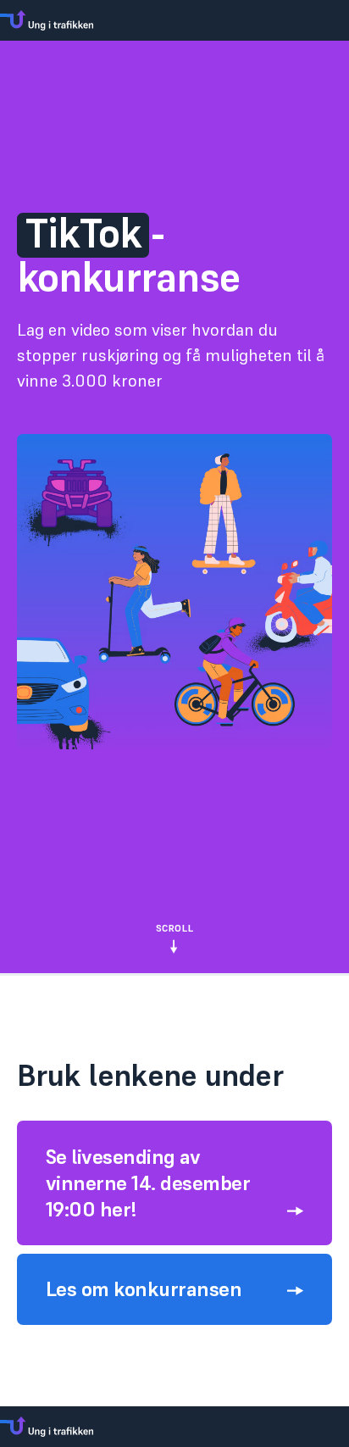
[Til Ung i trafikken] (174, 20)
